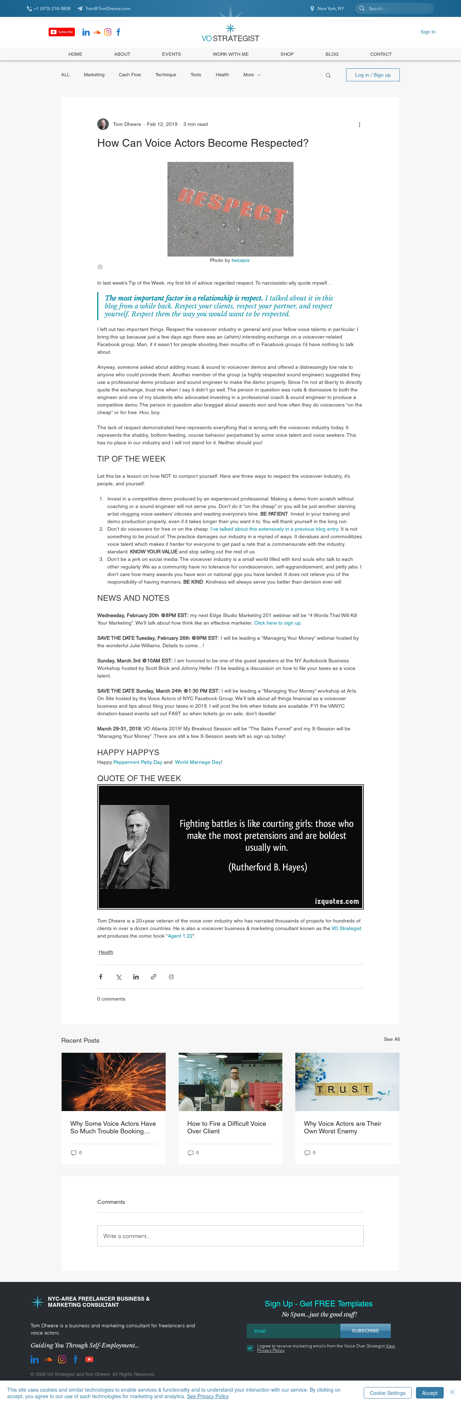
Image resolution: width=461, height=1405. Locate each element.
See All (392, 1039)
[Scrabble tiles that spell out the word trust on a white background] (347, 1082)
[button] (287, 53)
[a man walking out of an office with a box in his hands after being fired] (231, 1082)
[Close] (452, 1392)
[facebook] (118, 32)
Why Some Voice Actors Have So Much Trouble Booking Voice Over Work (113, 1127)
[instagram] (107, 32)
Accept (430, 1392)
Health (222, 74)
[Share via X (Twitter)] (118, 976)
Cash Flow (130, 74)
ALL (65, 74)
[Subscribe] (62, 32)
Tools (196, 74)
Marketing (94, 74)
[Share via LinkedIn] (136, 976)
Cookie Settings (388, 1392)
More (248, 74)
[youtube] (89, 1359)
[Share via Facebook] (100, 976)
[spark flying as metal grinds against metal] (114, 1082)
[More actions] (359, 124)
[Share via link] (153, 976)
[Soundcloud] (96, 32)
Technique (165, 74)
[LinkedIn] (86, 32)
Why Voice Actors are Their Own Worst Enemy (342, 1127)
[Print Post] (171, 976)
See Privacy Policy (208, 1396)
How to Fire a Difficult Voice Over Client (226, 1127)
